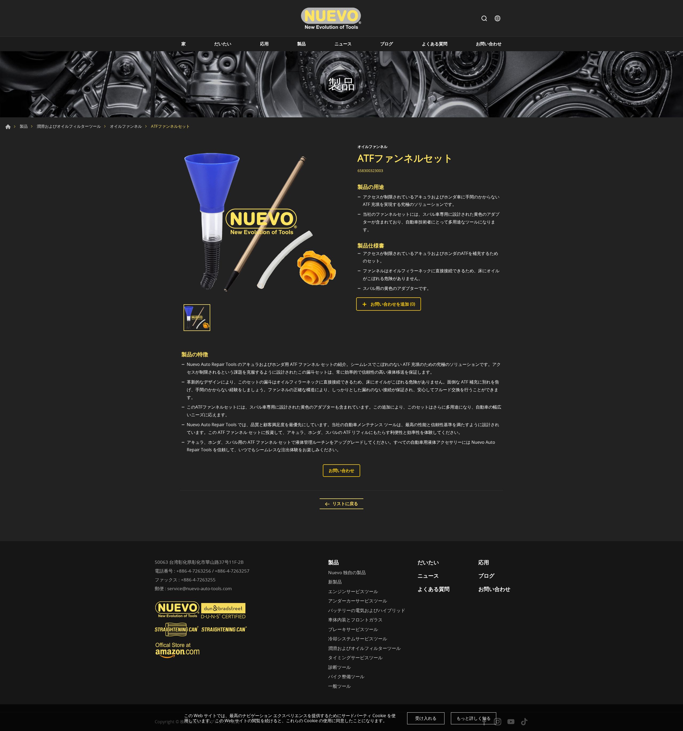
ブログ (386, 43)
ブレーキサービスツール (353, 629)
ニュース (343, 43)
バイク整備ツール (346, 676)
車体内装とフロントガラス (355, 620)
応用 (264, 43)
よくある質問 (434, 43)
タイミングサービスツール (355, 657)
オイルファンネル (126, 126)
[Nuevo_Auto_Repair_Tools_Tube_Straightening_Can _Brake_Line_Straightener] (201, 638)
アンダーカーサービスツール (357, 601)
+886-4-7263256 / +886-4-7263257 (212, 571)
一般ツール (339, 686)
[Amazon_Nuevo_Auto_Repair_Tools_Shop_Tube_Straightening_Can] (177, 658)
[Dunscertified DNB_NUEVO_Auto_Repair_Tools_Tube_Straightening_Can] (224, 617)
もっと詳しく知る (473, 718)
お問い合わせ (489, 43)
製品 (301, 43)
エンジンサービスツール (353, 591)
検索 (484, 18)
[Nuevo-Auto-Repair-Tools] (331, 18)
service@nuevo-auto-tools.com (199, 588)
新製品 (335, 582)
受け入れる (425, 718)
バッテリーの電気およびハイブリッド (366, 610)
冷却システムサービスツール (357, 639)
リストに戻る (345, 503)
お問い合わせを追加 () (392, 304)
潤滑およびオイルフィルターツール (69, 126)
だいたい (222, 43)
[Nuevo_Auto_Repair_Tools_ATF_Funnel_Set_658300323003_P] (261, 222)
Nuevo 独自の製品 (347, 572)
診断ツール (339, 667)
